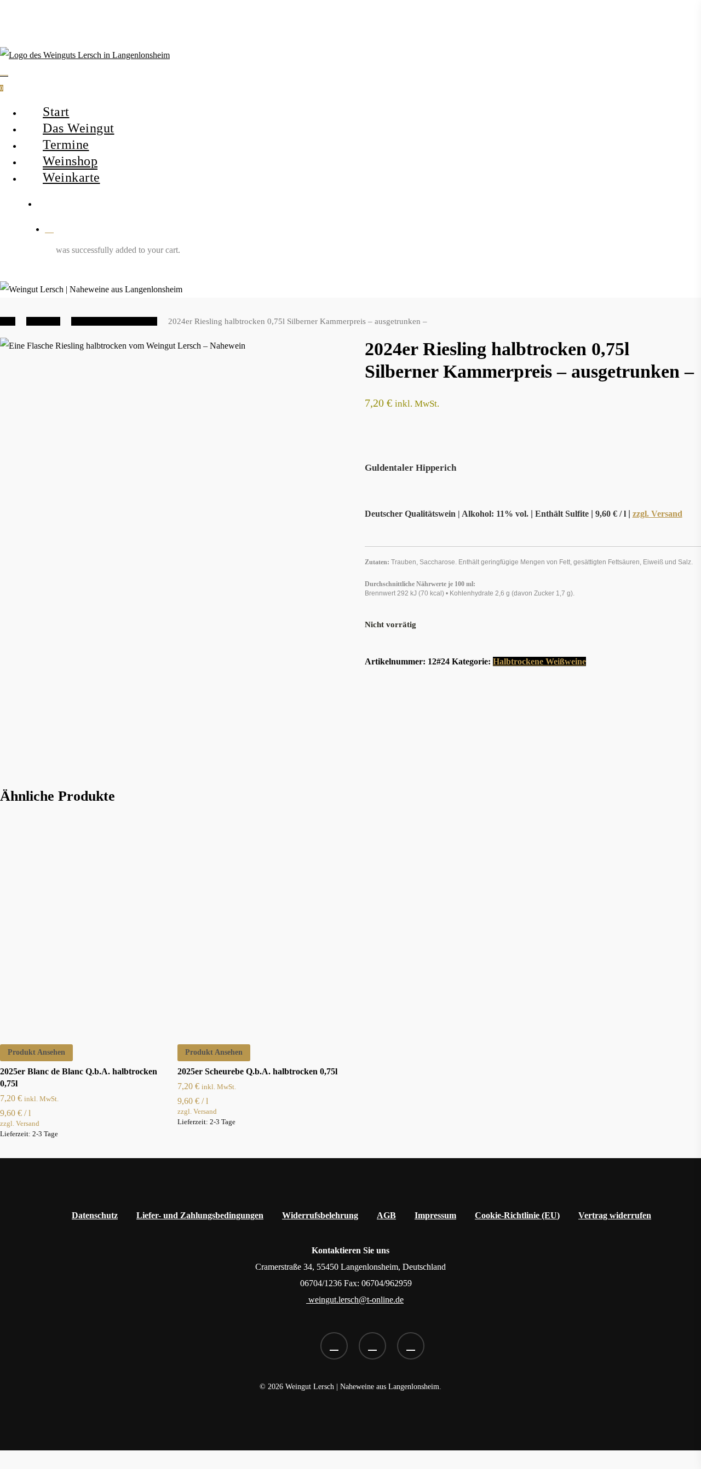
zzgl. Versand (657, 513)
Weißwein (43, 321)
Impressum (435, 1215)
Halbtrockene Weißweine (114, 321)
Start (7, 321)
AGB (386, 1215)
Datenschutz (95, 1215)
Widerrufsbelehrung (320, 1215)
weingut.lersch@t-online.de (355, 1299)
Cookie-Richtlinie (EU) (517, 1215)
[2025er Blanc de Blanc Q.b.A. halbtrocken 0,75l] (84, 923)
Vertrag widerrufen (614, 1215)
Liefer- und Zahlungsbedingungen (199, 1215)
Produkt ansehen (36, 1052)
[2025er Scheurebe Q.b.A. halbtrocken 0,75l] (261, 923)
